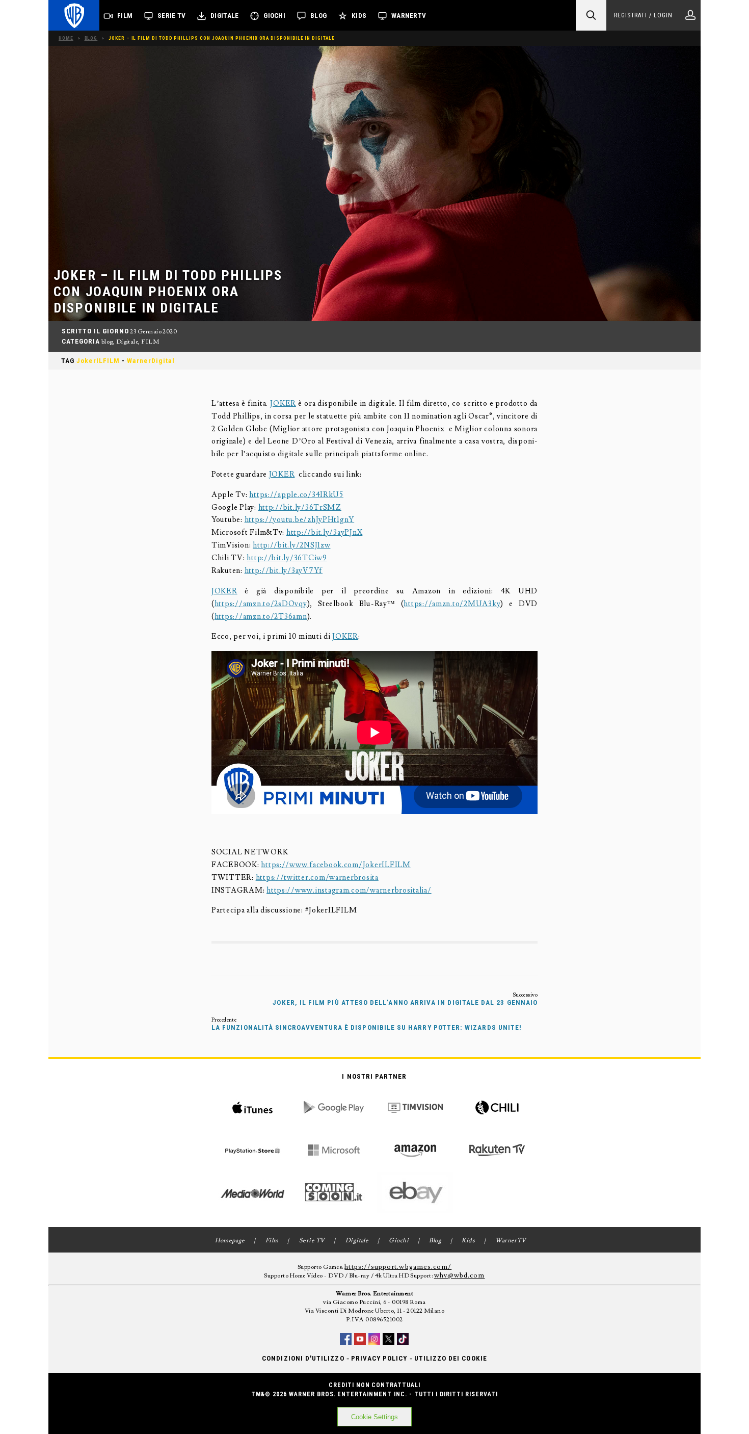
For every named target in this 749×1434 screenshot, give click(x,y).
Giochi (274, 15)
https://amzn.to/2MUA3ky (452, 604)
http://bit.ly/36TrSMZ (299, 507)
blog (107, 342)
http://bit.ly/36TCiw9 (287, 558)
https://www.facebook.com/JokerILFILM (335, 865)
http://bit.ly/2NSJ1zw (291, 545)
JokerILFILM (98, 360)
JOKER (283, 403)
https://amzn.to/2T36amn (261, 616)
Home (66, 38)
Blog (318, 15)
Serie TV (171, 15)
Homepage (230, 1240)
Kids (359, 15)
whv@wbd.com (459, 1275)
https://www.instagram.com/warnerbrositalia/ (349, 890)
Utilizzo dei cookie (450, 1358)
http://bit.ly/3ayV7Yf (284, 571)
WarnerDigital (151, 360)
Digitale (224, 15)
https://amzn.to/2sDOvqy (261, 604)
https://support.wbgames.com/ (397, 1266)
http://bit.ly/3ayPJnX (324, 532)
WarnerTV (408, 15)
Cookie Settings (374, 1417)
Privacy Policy (379, 1358)
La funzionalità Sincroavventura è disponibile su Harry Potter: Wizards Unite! (366, 1027)
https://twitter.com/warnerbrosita (317, 877)
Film (124, 15)
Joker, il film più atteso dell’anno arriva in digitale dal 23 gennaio (405, 1002)
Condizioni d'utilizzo (303, 1358)
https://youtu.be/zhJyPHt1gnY (300, 520)
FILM (150, 342)
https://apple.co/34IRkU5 (296, 495)
